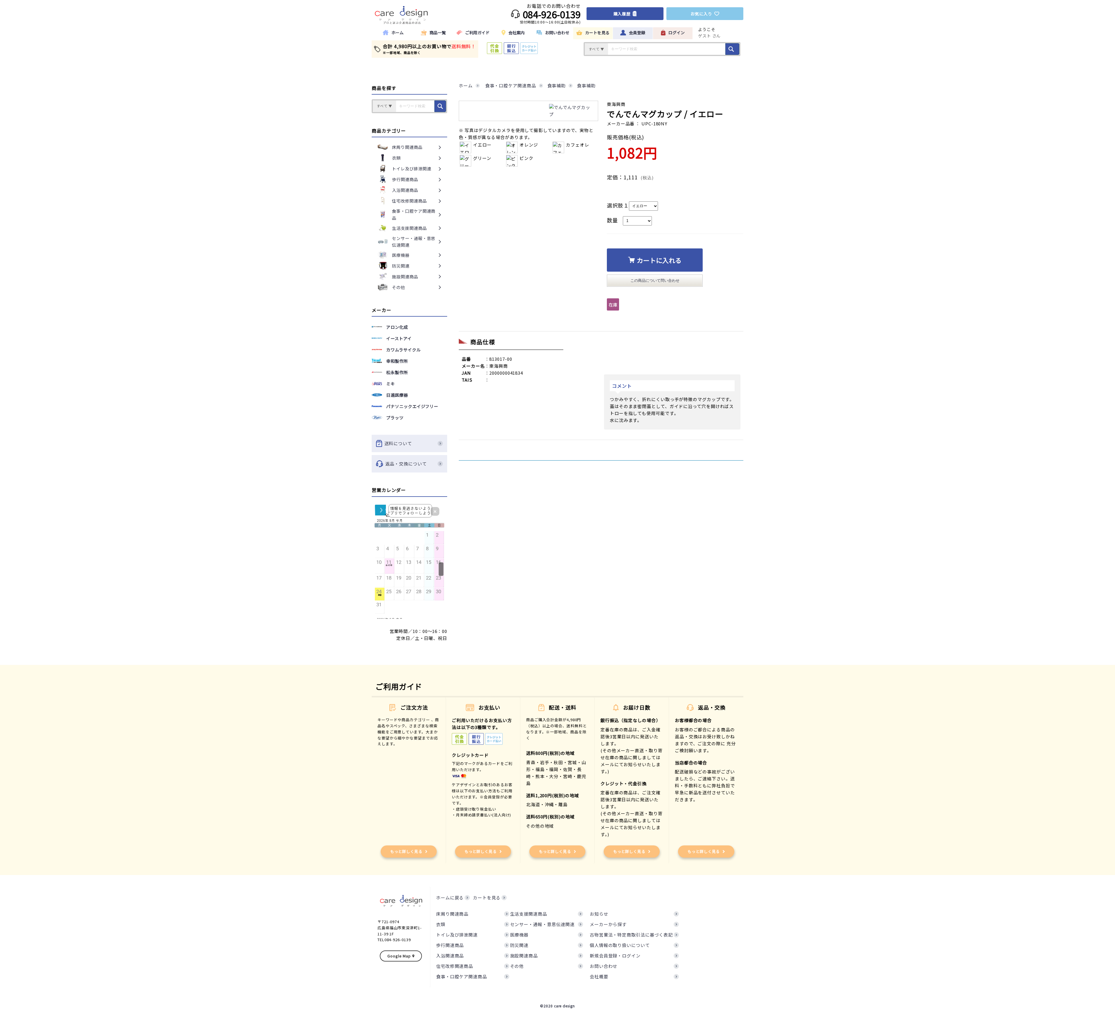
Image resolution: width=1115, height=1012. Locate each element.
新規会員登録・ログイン (615, 956)
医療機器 (519, 935)
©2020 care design (557, 1005)
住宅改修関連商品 (454, 966)
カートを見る (487, 897)
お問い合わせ (603, 966)
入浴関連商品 (450, 956)
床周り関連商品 (452, 914)
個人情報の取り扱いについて (620, 945)
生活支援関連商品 (528, 914)
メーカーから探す (608, 924)
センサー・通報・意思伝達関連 (542, 924)
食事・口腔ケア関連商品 (461, 976)
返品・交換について (406, 464)
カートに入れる (659, 260)
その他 (517, 966)
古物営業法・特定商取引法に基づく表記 (631, 935)
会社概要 (599, 976)
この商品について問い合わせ (654, 280)
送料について (398, 443)
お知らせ (599, 914)
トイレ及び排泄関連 (457, 935)
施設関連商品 (524, 956)
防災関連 (519, 945)
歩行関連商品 (450, 945)
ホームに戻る (450, 897)
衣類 (440, 924)
